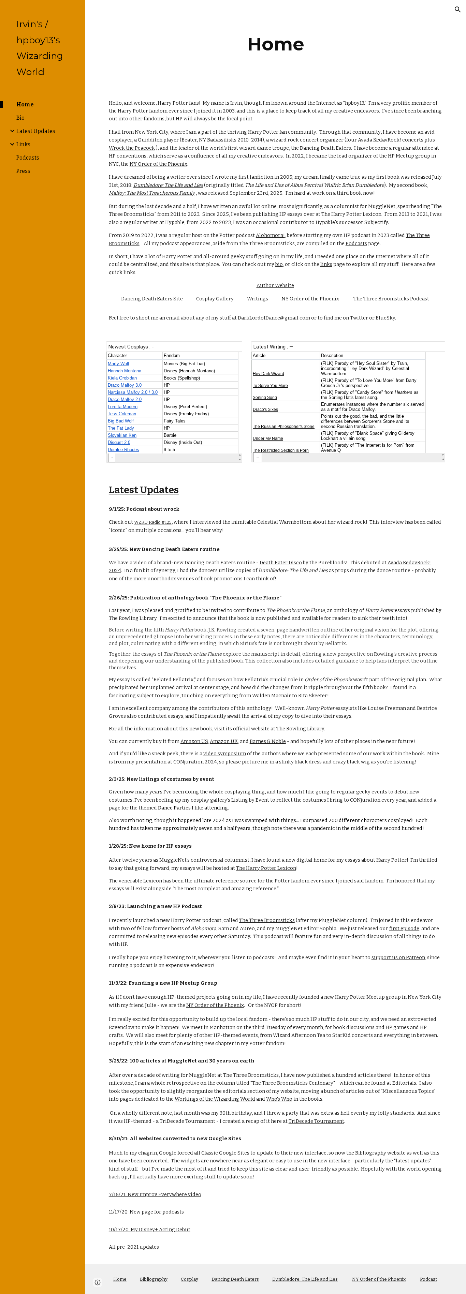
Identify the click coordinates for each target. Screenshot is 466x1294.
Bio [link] (20, 118)
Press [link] (23, 171)
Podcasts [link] (27, 157)
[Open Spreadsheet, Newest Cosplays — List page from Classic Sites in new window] (229, 350)
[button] (458, 9)
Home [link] (25, 104)
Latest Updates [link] (35, 131)
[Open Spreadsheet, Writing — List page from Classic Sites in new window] (432, 350)
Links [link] (23, 144)
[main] (276, 44)
